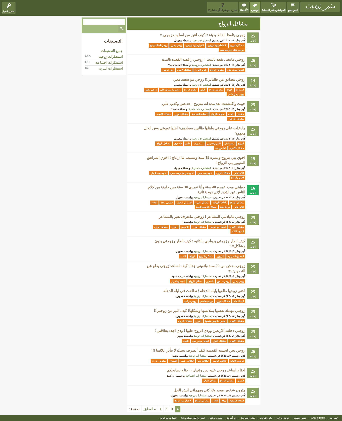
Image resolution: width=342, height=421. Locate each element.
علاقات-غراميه (220, 360)
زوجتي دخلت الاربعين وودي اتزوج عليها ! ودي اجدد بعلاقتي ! (200, 330)
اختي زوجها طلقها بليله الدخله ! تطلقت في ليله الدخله (204, 291)
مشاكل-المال (210, 380)
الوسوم (255, 10)
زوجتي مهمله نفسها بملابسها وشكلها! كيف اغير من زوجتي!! (199, 310)
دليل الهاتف (266, 418)
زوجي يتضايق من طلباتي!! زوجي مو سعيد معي (209, 79)
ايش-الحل (229, 143)
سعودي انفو (216, 418)
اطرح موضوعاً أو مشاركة (222, 10)
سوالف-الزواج (217, 114)
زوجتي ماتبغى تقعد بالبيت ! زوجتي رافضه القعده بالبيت (203, 59)
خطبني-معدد (167, 202)
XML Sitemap (318, 418)
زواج (224, 400)
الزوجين (185, 227)
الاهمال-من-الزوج (183, 400)
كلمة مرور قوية (168, 418)
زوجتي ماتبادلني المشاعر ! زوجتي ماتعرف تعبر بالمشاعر (202, 216)
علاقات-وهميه (187, 360)
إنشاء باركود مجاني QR (193, 418)
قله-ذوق (178, 143)
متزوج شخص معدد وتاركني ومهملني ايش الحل (209, 390)
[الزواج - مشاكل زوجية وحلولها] (320, 7)
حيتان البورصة (248, 418)
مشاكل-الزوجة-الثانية (206, 207)
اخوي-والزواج (237, 177)
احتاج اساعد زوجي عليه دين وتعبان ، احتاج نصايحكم (206, 370)
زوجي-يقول (176, 45)
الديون (240, 380)
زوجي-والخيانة (237, 360)
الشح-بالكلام (238, 231)
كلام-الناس (239, 173)
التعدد (154, 202)
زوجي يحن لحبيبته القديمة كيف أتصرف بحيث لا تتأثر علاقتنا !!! (198, 350)
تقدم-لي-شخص (184, 202)
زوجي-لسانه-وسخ (158, 45)
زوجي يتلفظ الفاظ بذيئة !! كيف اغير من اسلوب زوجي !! (202, 35)
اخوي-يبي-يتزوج (205, 173)
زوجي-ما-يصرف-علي (170, 89)
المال (203, 89)
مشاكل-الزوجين (236, 118)
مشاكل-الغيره (202, 202)
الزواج (229, 89)
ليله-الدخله (239, 301)
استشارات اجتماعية (200, 109)
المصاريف (198, 143)
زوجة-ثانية (225, 207)
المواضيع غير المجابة (274, 10)
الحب (230, 114)
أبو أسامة (231, 418)
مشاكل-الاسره (184, 70)
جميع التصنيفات (112, 51)
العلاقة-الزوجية (220, 202)
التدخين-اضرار (178, 281)
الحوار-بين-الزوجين (195, 45)
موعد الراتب (282, 418)
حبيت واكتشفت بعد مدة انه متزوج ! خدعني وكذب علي (203, 104)
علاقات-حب (203, 360)
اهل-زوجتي (168, 70)
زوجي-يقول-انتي (236, 94)
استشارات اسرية (201, 168)
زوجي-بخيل (151, 89)
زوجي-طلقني (206, 301)
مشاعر (240, 114)
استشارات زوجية (201, 40)
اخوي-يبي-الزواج (159, 173)
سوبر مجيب (300, 418)
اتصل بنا (334, 418)
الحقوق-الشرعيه (236, 256)
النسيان (173, 360)
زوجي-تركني (190, 301)
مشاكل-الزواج (237, 45)
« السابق (149, 409)
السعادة (240, 89)
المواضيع (293, 10)
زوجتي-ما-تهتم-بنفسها (215, 321)
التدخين (209, 281)
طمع (187, 143)
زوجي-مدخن (223, 281)
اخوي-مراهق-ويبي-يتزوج (182, 173)
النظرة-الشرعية (199, 114)
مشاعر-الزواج (161, 227)
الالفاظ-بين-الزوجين (217, 45)
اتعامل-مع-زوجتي (235, 70)
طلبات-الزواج (190, 89)
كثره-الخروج (200, 70)
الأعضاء (244, 10)
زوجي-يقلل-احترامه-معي (232, 50)
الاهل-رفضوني (214, 143)
